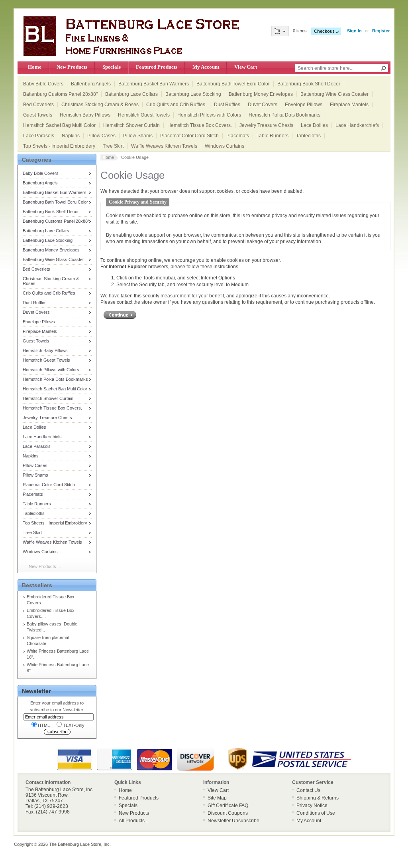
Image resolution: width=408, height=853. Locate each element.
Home (34, 67)
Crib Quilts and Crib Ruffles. (176, 104)
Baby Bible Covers (43, 84)
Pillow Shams (138, 136)
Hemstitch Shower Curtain (131, 125)
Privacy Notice (312, 805)
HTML (44, 725)
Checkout (324, 31)
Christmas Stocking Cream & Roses (100, 104)
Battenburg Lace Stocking (193, 94)
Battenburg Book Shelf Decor (308, 84)
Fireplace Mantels (349, 104)
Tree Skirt (113, 146)
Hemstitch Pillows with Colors (209, 115)
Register (381, 30)
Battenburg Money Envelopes (261, 94)
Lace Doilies (314, 125)
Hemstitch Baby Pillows (85, 115)
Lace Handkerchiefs (357, 125)
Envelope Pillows (303, 104)
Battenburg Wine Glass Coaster (334, 94)
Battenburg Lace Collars (131, 94)
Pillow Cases (101, 136)
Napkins (71, 136)
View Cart (245, 67)
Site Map (217, 798)
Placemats (237, 136)
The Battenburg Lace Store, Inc (79, 844)
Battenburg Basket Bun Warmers (153, 84)
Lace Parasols (38, 136)
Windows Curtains (224, 146)
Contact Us (308, 790)
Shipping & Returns (317, 798)
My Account (205, 67)
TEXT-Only (73, 725)
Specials (111, 67)
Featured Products (156, 67)
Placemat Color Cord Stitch (189, 136)
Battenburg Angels (91, 84)
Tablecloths (308, 136)
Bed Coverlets (38, 104)
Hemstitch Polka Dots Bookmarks (284, 115)
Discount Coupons (228, 813)
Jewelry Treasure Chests (266, 125)
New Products (72, 67)
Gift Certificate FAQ (228, 805)
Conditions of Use (315, 813)
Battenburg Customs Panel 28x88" (60, 94)
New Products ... (45, 566)
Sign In (354, 30)
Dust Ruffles (227, 104)
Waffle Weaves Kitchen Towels (164, 146)
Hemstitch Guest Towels (144, 115)
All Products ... (134, 820)
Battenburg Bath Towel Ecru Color (233, 84)
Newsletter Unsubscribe (233, 820)
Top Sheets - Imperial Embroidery (59, 146)
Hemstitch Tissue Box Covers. (199, 125)
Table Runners (272, 136)
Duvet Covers (262, 104)
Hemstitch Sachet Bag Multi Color (59, 125)
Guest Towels (37, 115)
